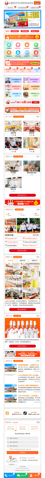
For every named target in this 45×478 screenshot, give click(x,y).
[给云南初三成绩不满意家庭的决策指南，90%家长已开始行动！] (11, 388)
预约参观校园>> (22, 309)
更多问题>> (36, 235)
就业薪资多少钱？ (12, 238)
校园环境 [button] (22, 260)
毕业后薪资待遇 (22, 7)
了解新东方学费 (35, 7)
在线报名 (22, 452)
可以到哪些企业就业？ (31, 238)
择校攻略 (25, 31)
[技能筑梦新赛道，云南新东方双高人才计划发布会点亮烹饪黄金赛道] (11, 368)
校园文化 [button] (34, 260)
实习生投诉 (22, 466)
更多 (37, 116)
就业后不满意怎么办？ (31, 245)
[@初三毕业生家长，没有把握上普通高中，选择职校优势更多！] (11, 399)
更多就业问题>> (22, 250)
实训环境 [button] (10, 260)
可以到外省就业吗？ (13, 242)
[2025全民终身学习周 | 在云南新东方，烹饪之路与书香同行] (11, 375)
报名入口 (35, 31)
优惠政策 (15, 31)
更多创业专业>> (22, 195)
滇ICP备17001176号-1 (24, 470)
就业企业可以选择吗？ (31, 242)
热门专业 (10, 7)
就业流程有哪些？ (12, 245)
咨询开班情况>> (22, 346)
